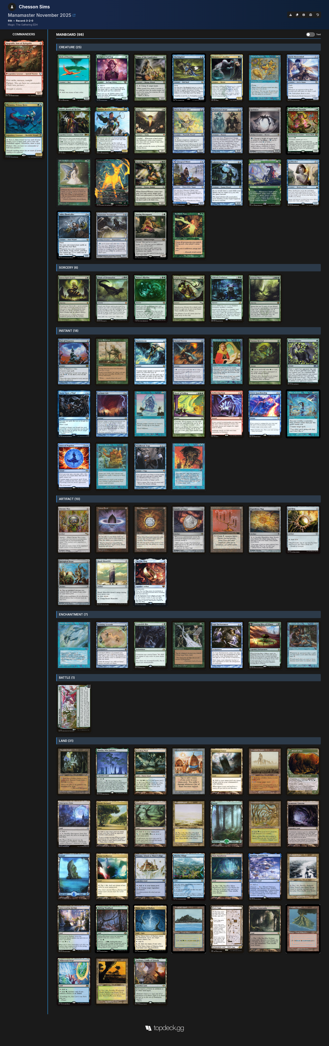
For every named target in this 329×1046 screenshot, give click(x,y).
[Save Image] (290, 15)
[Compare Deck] (310, 15)
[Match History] (317, 15)
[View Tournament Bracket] (74, 15)
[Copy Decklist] (297, 15)
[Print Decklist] (303, 15)
